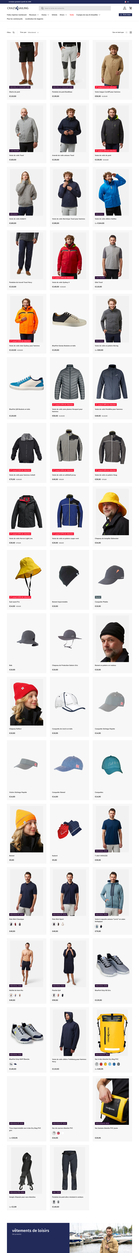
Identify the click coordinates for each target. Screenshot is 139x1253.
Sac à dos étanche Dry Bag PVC (106, 1059)
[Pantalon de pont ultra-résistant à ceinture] (69, 1170)
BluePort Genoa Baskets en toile (64, 346)
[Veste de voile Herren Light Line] (26, 512)
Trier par (23, 32)
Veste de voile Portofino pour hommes (109, 409)
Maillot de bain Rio (16, 990)
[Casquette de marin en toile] (69, 702)
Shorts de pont (14, 92)
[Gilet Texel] (112, 256)
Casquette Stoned (58, 792)
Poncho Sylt (56, 990)
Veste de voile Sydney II (61, 282)
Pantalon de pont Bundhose (62, 92)
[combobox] (75, 8)
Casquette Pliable (101, 602)
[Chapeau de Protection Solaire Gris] (69, 639)
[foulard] (69, 829)
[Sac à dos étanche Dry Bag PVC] (112, 1032)
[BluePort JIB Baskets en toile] (26, 382)
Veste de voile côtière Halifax (105, 219)
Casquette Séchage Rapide (105, 729)
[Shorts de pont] (26, 65)
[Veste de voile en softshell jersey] (69, 448)
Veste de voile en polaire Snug (106, 475)
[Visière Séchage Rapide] (26, 765)
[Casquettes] (112, 765)
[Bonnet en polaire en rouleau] (112, 639)
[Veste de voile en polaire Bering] (112, 319)
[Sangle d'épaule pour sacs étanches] (26, 1170)
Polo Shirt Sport (58, 919)
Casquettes (99, 792)
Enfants (54, 15)
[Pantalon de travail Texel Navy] (26, 256)
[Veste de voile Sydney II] (69, 256)
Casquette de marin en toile (62, 729)
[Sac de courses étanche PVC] (69, 1101)
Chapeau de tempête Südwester (107, 538)
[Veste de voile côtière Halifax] (112, 192)
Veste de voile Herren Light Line (21, 538)
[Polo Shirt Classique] (26, 892)
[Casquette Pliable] (112, 575)
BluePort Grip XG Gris (103, 990)
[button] (127, 2)
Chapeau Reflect (15, 729)
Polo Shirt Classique (16, 919)
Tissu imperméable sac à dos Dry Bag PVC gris (25, 1129)
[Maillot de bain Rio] (26, 964)
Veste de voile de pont (103, 155)
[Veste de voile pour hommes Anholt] (26, 448)
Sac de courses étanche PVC (62, 1128)
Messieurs (32, 15)
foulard (54, 856)
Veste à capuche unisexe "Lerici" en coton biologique (110, 920)
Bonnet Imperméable (60, 602)
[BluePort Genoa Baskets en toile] (69, 319)
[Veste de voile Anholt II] (26, 192)
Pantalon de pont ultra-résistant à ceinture (67, 1197)
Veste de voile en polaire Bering (106, 346)
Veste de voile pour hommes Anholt (22, 475)
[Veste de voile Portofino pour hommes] (112, 382)
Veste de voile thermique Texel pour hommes (68, 219)
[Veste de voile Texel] (26, 129)
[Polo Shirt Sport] (69, 892)
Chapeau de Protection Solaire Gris (65, 665)
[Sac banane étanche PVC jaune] (112, 1101)
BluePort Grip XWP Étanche (19, 1059)
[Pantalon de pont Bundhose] (69, 65)
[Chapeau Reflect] (26, 702)
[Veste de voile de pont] (112, 129)
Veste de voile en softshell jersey (64, 475)
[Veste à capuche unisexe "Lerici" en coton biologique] (112, 892)
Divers (62, 15)
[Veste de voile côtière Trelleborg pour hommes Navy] (69, 1032)
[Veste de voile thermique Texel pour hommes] (69, 192)
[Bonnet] (26, 829)
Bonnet (11, 856)
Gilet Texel (99, 282)
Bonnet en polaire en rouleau (105, 665)
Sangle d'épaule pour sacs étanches (22, 1197)
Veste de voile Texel (16, 155)
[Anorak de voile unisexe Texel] (69, 129)
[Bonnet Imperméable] (69, 575)
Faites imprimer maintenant (16, 15)
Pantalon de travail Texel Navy (20, 282)
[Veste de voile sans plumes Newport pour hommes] (69, 382)
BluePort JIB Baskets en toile (19, 409)
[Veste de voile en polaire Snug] (112, 448)
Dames (44, 15)
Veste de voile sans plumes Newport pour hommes (67, 410)
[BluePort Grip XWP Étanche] (26, 1032)
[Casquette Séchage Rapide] (112, 702)
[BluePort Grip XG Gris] (112, 964)
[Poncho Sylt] (69, 964)
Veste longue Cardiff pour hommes (107, 92)
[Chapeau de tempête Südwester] (112, 512)
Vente (72, 15)
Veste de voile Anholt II (17, 219)
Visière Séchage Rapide (18, 792)
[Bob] (26, 639)
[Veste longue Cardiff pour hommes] (112, 65)
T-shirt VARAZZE (101, 856)
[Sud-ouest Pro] (26, 575)
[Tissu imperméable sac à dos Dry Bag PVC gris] (26, 1101)
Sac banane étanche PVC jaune (106, 1128)
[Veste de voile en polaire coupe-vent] (69, 512)
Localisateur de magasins (34, 19)
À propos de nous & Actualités (87, 15)
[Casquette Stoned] (69, 765)
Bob (10, 665)
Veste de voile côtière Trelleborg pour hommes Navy (69, 1060)
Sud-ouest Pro (14, 602)
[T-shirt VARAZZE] (112, 829)
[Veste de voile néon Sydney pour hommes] (26, 319)
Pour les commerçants (15, 19)
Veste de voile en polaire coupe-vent (65, 538)
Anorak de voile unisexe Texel (63, 155)
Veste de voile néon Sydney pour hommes (24, 346)
